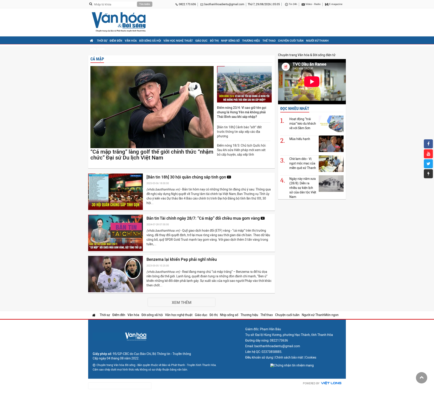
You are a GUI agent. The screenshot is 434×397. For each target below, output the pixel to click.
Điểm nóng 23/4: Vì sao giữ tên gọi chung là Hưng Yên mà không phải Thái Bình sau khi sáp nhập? (241, 112)
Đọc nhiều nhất (294, 108)
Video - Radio (313, 4)
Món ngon (97, 49)
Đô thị (214, 40)
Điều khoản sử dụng (259, 357)
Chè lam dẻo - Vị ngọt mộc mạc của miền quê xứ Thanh (302, 163)
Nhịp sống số (230, 40)
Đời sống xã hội (150, 40)
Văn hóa (131, 40)
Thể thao (269, 40)
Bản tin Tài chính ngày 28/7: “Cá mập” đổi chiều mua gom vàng (203, 218)
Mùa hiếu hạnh (299, 139)
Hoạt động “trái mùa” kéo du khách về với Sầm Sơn (302, 123)
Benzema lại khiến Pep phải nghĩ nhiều (182, 259)
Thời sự (102, 40)
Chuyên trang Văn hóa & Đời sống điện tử (306, 55)
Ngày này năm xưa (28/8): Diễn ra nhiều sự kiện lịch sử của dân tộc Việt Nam (302, 188)
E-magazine (335, 4)
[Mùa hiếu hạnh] (331, 144)
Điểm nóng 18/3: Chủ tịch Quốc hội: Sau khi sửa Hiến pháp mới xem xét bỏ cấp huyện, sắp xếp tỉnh (241, 150)
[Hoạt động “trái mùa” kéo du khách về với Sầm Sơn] (331, 124)
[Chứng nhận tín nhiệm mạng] (292, 365)
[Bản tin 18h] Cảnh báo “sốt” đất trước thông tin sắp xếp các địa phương (239, 131)
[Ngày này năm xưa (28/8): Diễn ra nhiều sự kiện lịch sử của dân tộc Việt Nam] (331, 183)
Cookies (310, 357)
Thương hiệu (251, 40)
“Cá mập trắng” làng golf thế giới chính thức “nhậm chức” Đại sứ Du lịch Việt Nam (151, 155)
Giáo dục (201, 40)
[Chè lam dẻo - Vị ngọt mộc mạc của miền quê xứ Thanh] (331, 163)
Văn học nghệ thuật (178, 40)
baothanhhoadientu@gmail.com (224, 4)
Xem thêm (181, 302)
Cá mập (97, 59)
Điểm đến (116, 40)
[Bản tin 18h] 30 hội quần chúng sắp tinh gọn (186, 177)
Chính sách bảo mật (289, 357)
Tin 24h (292, 4)
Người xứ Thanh (317, 40)
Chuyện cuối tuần (291, 40)
